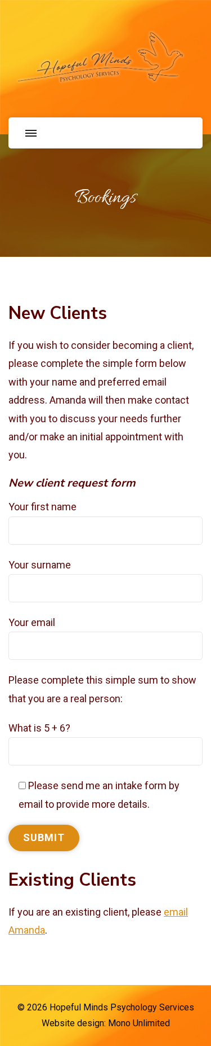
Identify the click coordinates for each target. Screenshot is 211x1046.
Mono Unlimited (139, 1023)
